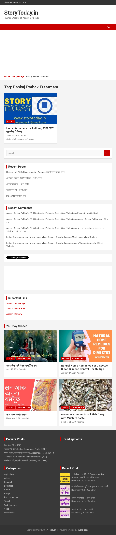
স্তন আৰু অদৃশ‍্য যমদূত (16, 414)
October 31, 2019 (68, 422)
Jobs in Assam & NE (15, 308)
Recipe (65, 408)
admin (23, 135)
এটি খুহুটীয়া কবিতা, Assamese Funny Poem (22, 456)
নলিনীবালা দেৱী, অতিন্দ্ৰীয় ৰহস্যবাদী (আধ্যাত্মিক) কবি (22, 460)
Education (8, 486)
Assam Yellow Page (15, 303)
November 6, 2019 (14, 418)
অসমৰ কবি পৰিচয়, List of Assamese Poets (22, 449)
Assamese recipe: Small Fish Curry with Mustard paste (82, 416)
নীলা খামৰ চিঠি (9, 445)
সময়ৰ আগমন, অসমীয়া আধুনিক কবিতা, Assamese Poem (26, 453)
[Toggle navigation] (8, 27)
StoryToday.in (21, 12)
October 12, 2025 (79, 513)
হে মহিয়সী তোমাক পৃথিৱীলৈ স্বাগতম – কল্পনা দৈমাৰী (24, 178)
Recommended (23, 359)
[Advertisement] (58, 54)
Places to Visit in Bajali (87, 213)
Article (11, 121)
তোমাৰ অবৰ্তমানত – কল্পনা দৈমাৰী (17, 184)
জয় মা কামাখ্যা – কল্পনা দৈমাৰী (16, 190)
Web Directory (10, 505)
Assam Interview (14, 314)
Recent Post (70, 468)
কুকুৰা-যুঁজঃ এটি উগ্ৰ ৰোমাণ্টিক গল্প (21, 365)
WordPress (83, 530)
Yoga (6, 509)
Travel (7, 501)
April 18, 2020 (12, 369)
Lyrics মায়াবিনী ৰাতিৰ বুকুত (16, 196)
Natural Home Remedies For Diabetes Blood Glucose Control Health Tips (84, 367)
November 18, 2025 (80, 480)
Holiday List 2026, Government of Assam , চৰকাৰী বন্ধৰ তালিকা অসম (35, 172)
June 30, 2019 (12, 135)
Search (107, 153)
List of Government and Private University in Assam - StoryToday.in (37, 237)
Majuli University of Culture (84, 237)
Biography (8, 482)
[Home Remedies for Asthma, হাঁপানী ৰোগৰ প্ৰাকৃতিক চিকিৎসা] (30, 108)
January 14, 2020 (69, 373)
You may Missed (16, 326)
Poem (7, 489)
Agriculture (9, 474)
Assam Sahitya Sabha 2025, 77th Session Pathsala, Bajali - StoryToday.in (40, 213)
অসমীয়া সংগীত (9, 512)
